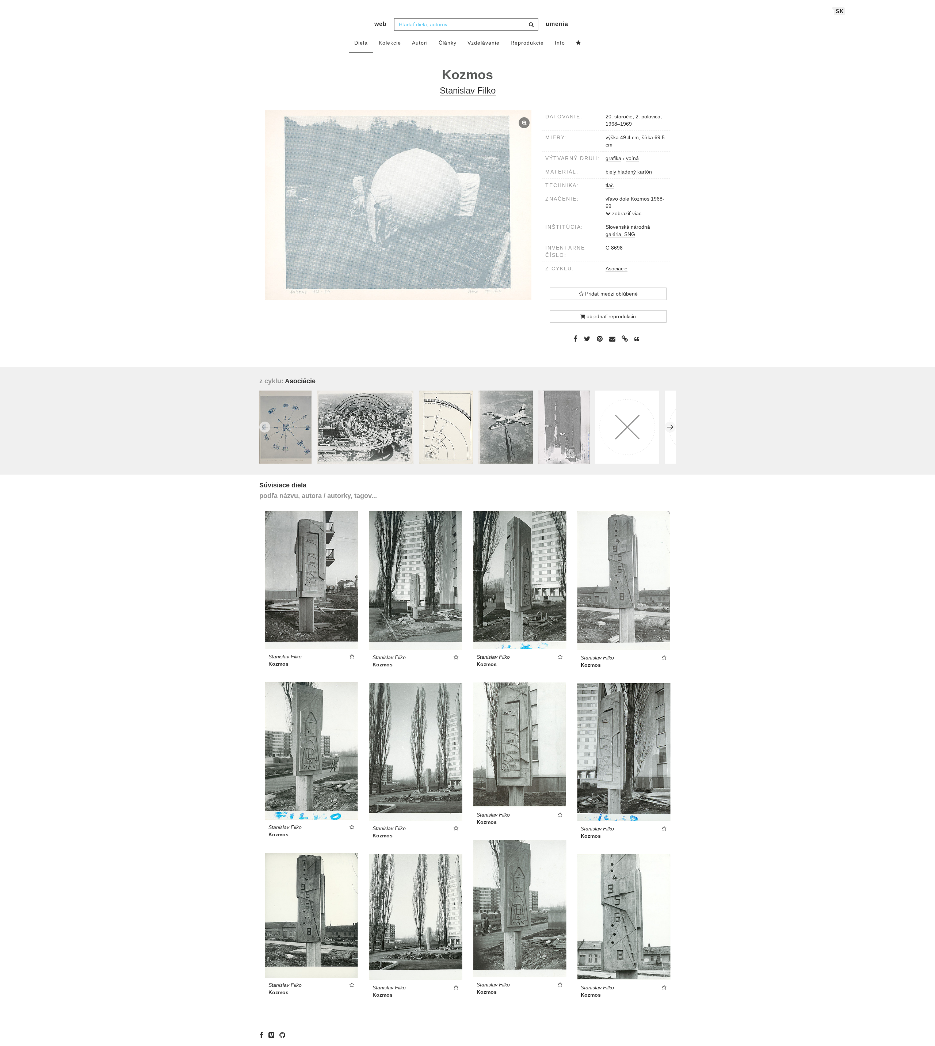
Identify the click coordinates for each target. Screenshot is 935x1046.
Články (448, 43)
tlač (610, 185)
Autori (420, 43)
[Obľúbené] (578, 43)
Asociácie (616, 268)
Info (560, 43)
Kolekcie (390, 43)
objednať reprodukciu (610, 316)
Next (670, 427)
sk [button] (840, 11)
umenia (557, 24)
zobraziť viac (626, 213)
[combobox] (466, 24)
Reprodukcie (527, 43)
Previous (264, 427)
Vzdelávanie (484, 43)
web (380, 24)
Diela (361, 43)
